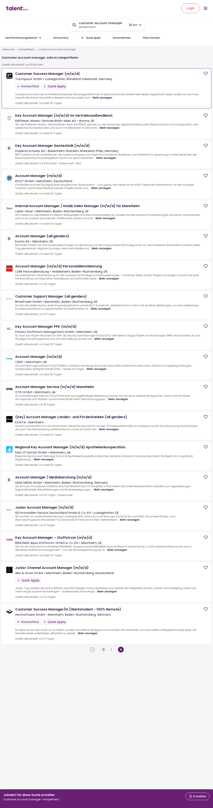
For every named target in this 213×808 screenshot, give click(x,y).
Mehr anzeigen (102, 97)
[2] (121, 649)
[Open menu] (205, 8)
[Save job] (206, 73)
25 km (133, 25)
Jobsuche (8, 49)
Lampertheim (26, 49)
